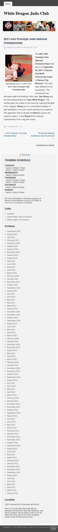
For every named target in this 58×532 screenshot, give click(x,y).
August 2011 (12, 475)
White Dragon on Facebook (18, 220)
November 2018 (13, 252)
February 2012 (13, 461)
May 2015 (11, 353)
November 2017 (13, 282)
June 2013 (11, 422)
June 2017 (11, 297)
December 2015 (13, 344)
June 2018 (11, 264)
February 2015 (13, 362)
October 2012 (12, 443)
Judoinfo (10, 214)
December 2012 (13, 437)
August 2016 (12, 324)
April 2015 (11, 356)
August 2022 (12, 234)
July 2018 (11, 261)
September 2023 (14, 231)
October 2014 (12, 374)
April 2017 (11, 303)
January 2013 (12, 434)
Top (54, 528)
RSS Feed (26, 155)
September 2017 (14, 288)
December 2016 (13, 312)
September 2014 (14, 377)
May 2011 (11, 484)
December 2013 (13, 404)
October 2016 (12, 318)
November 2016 (13, 315)
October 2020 (12, 246)
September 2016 (14, 321)
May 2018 (11, 267)
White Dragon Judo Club (26, 13)
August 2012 (12, 449)
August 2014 (12, 380)
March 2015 (12, 359)
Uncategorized (13, 126)
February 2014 (13, 398)
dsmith (18, 47)
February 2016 (13, 339)
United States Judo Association (19, 217)
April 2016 (11, 333)
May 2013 (11, 425)
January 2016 (12, 341)
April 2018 (11, 270)
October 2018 (12, 255)
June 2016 (11, 327)
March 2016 (12, 336)
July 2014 (11, 383)
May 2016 (11, 330)
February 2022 (13, 240)
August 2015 (12, 350)
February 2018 (13, 276)
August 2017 (12, 291)
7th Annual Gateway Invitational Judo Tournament (42, 136)
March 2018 (12, 273)
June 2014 (11, 386)
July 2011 (11, 478)
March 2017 (12, 306)
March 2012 (12, 458)
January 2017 (12, 309)
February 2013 (13, 431)
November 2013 (13, 407)
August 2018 (12, 258)
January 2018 (12, 279)
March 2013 (12, 428)
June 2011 (11, 481)
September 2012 (14, 446)
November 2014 (13, 371)
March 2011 (12, 490)
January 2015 (12, 365)
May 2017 (11, 300)
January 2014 (12, 401)
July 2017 (11, 294)
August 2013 (12, 416)
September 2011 (13, 472)
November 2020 (13, 243)
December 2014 (13, 368)
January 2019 (12, 249)
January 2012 (12, 464)
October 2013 (12, 410)
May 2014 (11, 389)
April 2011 (11, 487)
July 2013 (11, 419)
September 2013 (14, 413)
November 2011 (13, 469)
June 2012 (11, 452)
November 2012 (13, 440)
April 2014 (11, 392)
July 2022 (11, 237)
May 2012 (11, 455)
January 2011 (12, 493)
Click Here (9, 203)
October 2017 (12, 285)
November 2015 (13, 347)
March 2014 (12, 395)
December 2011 (13, 466)
